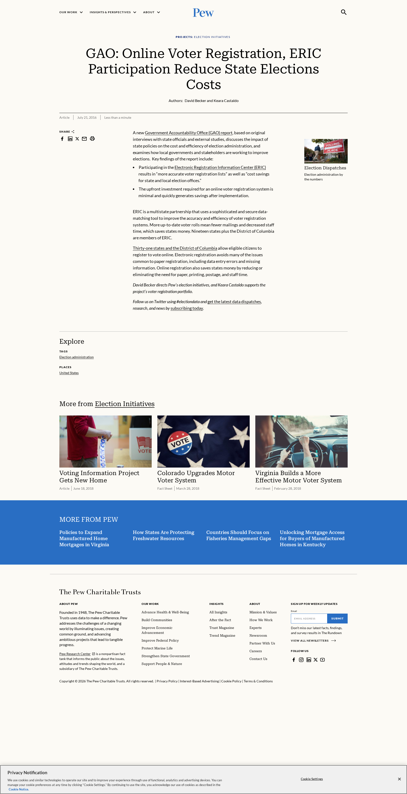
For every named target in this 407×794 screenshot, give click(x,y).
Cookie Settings (312, 779)
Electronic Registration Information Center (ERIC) (220, 167)
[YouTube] (322, 660)
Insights (216, 604)
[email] (84, 139)
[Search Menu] (344, 12)
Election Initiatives (125, 404)
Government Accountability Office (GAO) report (188, 132)
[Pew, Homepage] (203, 12)
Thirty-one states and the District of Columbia (175, 248)
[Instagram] (301, 660)
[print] (92, 139)
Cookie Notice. (19, 789)
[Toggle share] (345, 126)
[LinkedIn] (309, 660)
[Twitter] (315, 660)
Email (294, 611)
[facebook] (62, 139)
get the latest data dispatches (234, 301)
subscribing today (187, 308)
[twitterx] (77, 139)
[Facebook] (294, 660)
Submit (337, 618)
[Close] (399, 779)
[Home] (100, 591)
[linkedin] (70, 139)
